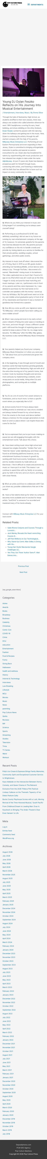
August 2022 (7, 1014)
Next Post (23, 572)
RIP (4, 724)
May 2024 (6, 935)
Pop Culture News (10, 712)
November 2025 (9, 875)
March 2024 (7, 942)
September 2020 (9, 1092)
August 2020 (8, 1096)
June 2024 (7, 931)
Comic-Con (7, 630)
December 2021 (9, 1044)
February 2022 (8, 1036)
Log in (5, 827)
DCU (4, 641)
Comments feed (9, 834)
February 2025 (8, 901)
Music (27, 113)
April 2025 (6, 893)
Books (5, 611)
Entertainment (9, 113)
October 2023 (8, 961)
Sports (5, 731)
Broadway (6, 615)
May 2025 (6, 890)
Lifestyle (6, 690)
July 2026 (6, 856)
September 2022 (9, 1010)
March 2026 (7, 871)
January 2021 (8, 1077)
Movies (5, 697)
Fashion (6, 652)
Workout (6, 757)
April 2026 (6, 867)
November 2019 (9, 1123)
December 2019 (9, 1119)
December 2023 (9, 953)
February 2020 (8, 1111)
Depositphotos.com (23, 1145)
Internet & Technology (11, 679)
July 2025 (6, 882)
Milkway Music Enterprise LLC (25, 514)
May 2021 (6, 1066)
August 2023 (8, 969)
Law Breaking (8, 686)
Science (6, 727)
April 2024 (6, 938)
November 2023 (9, 957)
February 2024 (8, 946)
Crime (5, 637)
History (5, 675)
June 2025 (7, 886)
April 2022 (6, 1029)
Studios (5, 739)
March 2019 (7, 1130)
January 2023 (8, 995)
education (6, 645)
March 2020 (7, 1107)
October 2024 (8, 916)
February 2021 (8, 1074)
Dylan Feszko (8, 131)
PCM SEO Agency (23, 1148)
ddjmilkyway (7, 161)
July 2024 (6, 927)
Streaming (6, 735)
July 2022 (6, 1017)
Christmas (6, 626)
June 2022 (7, 1021)
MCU (4, 694)
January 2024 (8, 950)
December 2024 (9, 908)
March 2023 (7, 987)
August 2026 (8, 852)
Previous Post (23, 566)
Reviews (6, 720)
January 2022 (8, 1040)
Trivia (5, 746)
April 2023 (6, 984)
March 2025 (7, 897)
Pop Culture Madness (23, 1151)
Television (6, 742)
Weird (5, 754)
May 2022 (6, 1025)
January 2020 (8, 1115)
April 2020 (6, 1104)
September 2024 (9, 920)
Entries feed (7, 831)
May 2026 (6, 863)
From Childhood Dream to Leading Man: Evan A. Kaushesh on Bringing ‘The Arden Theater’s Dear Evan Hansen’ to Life (21, 809)
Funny (5, 660)
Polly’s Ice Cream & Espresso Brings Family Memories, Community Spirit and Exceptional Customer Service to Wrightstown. (23, 774)
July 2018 (6, 1134)
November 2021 (9, 1047)
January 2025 (8, 905)
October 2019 (8, 1126)
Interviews (20, 113)
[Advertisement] (23, 34)
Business (6, 618)
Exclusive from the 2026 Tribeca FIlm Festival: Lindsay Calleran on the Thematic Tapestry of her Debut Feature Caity (22, 792)
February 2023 (8, 991)
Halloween (7, 667)
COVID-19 (6, 633)
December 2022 (9, 999)
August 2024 (8, 923)
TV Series (6, 750)
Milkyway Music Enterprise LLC (15, 142)
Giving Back (7, 664)
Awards (5, 607)
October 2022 (8, 1006)
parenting (6, 709)
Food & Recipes (8, 656)
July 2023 (6, 972)
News (5, 705)
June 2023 (7, 976)
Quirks (5, 716)
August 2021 (7, 1055)
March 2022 (7, 1032)
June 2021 (6, 1062)
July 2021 (6, 1059)
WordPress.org (8, 838)
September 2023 (9, 965)
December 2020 (9, 1081)
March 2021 (7, 1070)
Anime (5, 603)
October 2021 (8, 1051)
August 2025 (7, 878)
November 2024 (9, 912)
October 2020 (8, 1089)
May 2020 (6, 1100)
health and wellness (10, 671)
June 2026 (7, 860)
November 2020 (9, 1085)
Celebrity (6, 622)
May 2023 (6, 980)
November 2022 (9, 1002)
